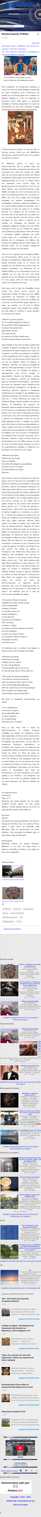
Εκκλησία (17, 909)
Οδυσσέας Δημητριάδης (30, 1001)
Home (3, 1471)
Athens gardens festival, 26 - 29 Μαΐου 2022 (30, 1195)
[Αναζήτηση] (38, 4)
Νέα (7, 52)
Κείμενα (14, 52)
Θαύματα (13, 55)
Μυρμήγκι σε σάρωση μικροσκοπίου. (30, 1094)
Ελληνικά (23, 1465)
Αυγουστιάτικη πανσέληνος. (30, 1177)
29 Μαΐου (6, 909)
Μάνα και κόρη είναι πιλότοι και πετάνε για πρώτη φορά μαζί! (30, 1112)
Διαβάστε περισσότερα (29, 1319)
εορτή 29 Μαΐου (17, 913)
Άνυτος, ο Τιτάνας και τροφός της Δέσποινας (30, 965)
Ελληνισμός (6, 46)
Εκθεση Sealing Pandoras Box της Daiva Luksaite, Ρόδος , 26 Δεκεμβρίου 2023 (30, 1159)
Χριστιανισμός (31, 46)
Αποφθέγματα (33, 52)
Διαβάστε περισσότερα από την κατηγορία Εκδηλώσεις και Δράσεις (20, 1215)
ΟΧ (3, 52)
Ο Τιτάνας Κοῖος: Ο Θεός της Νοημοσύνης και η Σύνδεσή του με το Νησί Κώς (30, 983)
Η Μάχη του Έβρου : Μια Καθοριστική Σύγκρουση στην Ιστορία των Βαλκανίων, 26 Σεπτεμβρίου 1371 (18, 1328)
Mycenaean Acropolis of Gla (13, 1411)
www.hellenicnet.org (26, 1501)
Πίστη (14, 46)
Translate (18, 28)
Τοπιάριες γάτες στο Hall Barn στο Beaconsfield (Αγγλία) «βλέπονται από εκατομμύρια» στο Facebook (30, 1247)
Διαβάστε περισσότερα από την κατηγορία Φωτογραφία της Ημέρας (20, 1147)
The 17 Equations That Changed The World (30, 1226)
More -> (34, 977)
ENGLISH (35, 43)
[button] (38, 34)
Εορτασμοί (22, 52)
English (16, 1465)
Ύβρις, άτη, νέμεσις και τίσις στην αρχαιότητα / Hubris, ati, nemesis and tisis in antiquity (18, 1357)
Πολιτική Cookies (20, 1505)
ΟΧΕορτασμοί (8, 921)
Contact (15, 1471)
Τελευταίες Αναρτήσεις (18, 49)
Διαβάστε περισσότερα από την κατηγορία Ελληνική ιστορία (20, 1019)
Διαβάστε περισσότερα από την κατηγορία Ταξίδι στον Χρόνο (20, 1083)
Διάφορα (21, 55)
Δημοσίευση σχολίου (12, 929)
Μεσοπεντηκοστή (10, 917)
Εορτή (5, 913)
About (8, 1471)
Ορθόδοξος (21, 46)
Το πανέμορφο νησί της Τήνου (30, 1130)
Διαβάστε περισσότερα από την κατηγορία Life (20, 1288)
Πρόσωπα (5, 55)
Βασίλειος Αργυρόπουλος (30, 1066)
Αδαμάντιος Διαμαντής (39, 1046)
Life (30, 1270)
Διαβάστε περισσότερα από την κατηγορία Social (20, 1261)
